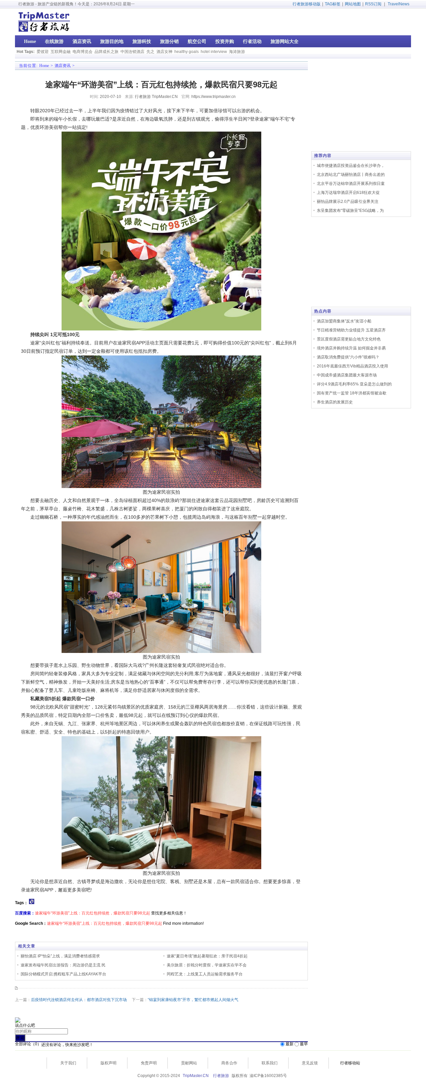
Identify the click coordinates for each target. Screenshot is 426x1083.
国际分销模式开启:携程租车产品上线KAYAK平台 (63, 974)
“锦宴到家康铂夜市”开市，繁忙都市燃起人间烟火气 (193, 999)
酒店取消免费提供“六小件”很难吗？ (348, 357)
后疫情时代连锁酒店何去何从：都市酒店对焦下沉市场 (79, 999)
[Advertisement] (368, 22)
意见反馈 (310, 1063)
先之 (150, 51)
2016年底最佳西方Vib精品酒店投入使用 (352, 366)
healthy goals (186, 51)
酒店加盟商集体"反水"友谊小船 (344, 321)
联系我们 (270, 1063)
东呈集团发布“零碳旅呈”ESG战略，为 (350, 210)
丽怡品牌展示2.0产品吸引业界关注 (347, 201)
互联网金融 (61, 51)
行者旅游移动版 (306, 4)
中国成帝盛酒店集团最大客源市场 (347, 375)
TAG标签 (332, 4)
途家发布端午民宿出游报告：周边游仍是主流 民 (63, 965)
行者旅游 (221, 1075)
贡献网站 (189, 1063)
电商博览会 (83, 51)
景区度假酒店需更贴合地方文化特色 (349, 339)
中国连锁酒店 (132, 51)
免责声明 (149, 1063)
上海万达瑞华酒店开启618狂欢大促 (348, 192)
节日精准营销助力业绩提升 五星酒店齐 (351, 330)
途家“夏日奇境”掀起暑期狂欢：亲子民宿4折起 (207, 956)
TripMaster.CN (196, 1075)
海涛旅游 (237, 51)
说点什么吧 (25, 1025)
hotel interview (214, 51)
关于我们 (68, 1063)
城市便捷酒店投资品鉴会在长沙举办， (351, 165)
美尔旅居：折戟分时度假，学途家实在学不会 (207, 965)
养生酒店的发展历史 (335, 402)
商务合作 (229, 1063)
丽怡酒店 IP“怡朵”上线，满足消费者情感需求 (60, 956)
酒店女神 (164, 51)
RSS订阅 (373, 4)
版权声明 (108, 1063)
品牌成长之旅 (106, 51)
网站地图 (353, 4)
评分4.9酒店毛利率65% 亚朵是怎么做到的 (354, 384)
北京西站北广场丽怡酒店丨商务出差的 (351, 174)
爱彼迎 (43, 51)
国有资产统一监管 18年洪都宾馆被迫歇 (351, 393)
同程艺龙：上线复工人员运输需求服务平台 (205, 974)
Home (44, 65)
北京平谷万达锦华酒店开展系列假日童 (351, 183)
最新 (290, 1044)
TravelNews (398, 4)
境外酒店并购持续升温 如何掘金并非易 (351, 348)
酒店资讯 (63, 65)
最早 (304, 1044)
